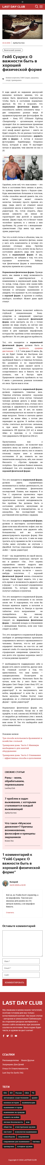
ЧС (33, 1093)
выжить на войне (11, 1117)
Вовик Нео (9, 841)
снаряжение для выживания (17, 1141)
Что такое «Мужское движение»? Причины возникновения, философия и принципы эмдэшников (20, 830)
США (27, 1093)
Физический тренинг (12, 50)
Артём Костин (19, 43)
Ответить (10, 912)
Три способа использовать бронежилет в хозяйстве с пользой (22, 739)
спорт (8, 80)
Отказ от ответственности (15, 1068)
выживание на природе (14, 1112)
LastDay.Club (10, 788)
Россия (18, 1093)
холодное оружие (25, 1146)
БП (11, 1093)
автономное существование (16, 1098)
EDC (5, 1093)
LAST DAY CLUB (13, 6)
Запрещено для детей (13, 1064)
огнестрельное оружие (25, 1127)
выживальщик (28, 1102)
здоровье (35, 77)
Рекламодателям (10, 1060)
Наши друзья (27, 1060)
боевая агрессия (13, 77)
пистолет (8, 1132)
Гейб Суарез (25, 77)
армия (34, 1098)
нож (28, 1122)
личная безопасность (13, 1122)
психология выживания (26, 1132)
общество (8, 1127)
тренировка (16, 80)
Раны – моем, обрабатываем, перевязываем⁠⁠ (14, 781)
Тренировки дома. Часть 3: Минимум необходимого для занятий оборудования (20, 748)
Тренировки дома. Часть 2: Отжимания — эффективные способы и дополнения (21, 756)
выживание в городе (13, 1107)
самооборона (9, 1137)
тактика (36, 1141)
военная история (11, 1102)
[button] (37, 7)
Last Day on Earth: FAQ (12, 1072)
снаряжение (23, 1137)
